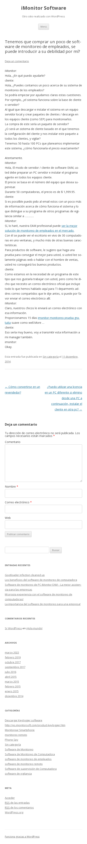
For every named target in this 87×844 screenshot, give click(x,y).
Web (8, 518)
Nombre (11, 486)
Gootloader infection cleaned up (25, 575)
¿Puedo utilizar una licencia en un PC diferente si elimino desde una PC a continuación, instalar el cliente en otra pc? (63, 398)
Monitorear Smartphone (20, 730)
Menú (43, 26)
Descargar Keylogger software (23, 720)
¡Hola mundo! (34, 628)
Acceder (10, 798)
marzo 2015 (12, 681)
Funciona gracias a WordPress (22, 836)
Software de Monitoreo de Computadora (30, 754)
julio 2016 (10, 672)
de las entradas (17, 802)
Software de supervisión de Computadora (31, 769)
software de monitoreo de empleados (28, 759)
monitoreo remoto (16, 735)
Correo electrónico (18, 502)
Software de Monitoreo (19, 749)
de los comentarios (19, 807)
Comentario (12, 442)
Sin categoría (51, 356)
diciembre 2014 (14, 696)
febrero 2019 (13, 657)
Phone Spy (11, 739)
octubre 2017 (13, 662)
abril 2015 (11, 677)
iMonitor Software (43, 8)
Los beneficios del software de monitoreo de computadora (41, 580)
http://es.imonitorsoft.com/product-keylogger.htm (35, 725)
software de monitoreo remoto (24, 764)
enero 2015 (12, 691)
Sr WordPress (13, 628)
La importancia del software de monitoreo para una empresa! (43, 604)
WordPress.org (14, 812)
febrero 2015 (13, 686)
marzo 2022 (12, 652)
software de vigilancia (18, 773)
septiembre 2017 (15, 667)
